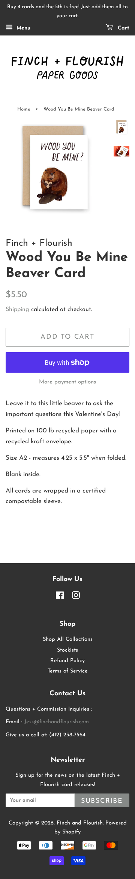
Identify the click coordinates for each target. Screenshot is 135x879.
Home (23, 109)
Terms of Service (68, 671)
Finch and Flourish (80, 823)
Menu (22, 28)
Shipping (17, 310)
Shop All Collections (68, 639)
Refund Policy (67, 661)
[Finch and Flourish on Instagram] (76, 597)
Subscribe (102, 801)
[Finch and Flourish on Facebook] (60, 597)
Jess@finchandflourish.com (56, 722)
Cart (122, 28)
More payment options (67, 382)
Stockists (67, 650)
